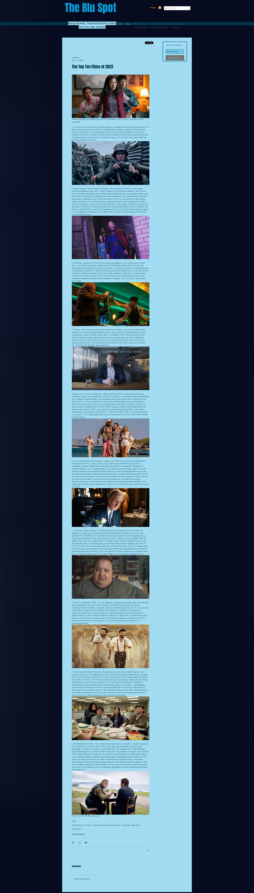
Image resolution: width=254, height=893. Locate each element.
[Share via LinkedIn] (86, 842)
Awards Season (78, 834)
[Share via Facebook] (73, 842)
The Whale (126, 825)
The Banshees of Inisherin (82, 825)
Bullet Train (135, 825)
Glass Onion (76, 829)
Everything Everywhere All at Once (106, 825)
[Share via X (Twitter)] (79, 842)
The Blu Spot (90, 7)
